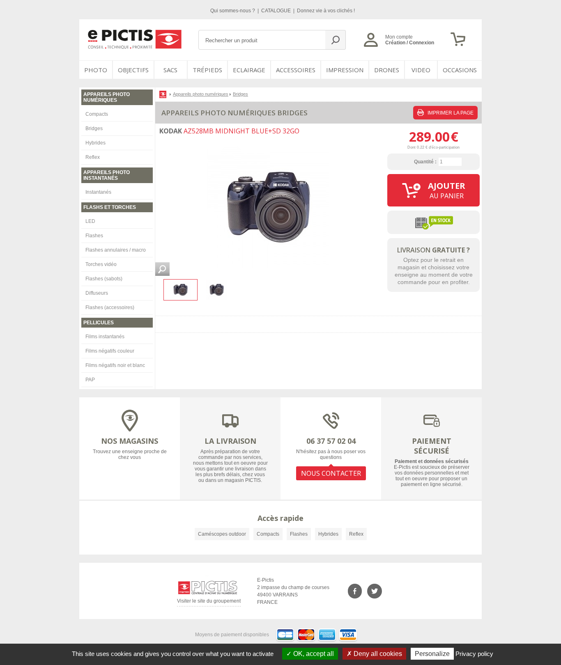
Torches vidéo (101, 264)
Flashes (94, 235)
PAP (90, 380)
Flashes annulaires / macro (115, 250)
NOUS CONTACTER (331, 473)
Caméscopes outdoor (222, 534)
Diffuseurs (96, 293)
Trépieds (207, 70)
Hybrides (95, 143)
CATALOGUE (276, 11)
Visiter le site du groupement (209, 602)
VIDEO (421, 70)
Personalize (432, 653)
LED (90, 221)
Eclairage (249, 70)
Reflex (92, 157)
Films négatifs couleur (109, 351)
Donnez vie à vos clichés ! (326, 11)
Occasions (460, 70)
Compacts (96, 114)
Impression (344, 70)
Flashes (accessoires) (109, 307)
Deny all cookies (377, 653)
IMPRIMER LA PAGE (450, 113)
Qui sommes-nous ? (233, 11)
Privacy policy (474, 653)
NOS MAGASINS (129, 441)
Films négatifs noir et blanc (115, 365)
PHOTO (95, 70)
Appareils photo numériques (200, 94)
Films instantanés (104, 336)
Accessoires (295, 70)
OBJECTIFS (133, 70)
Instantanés (98, 192)
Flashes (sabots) (103, 279)
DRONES (386, 70)
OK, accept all (313, 653)
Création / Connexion (409, 43)
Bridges (94, 128)
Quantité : (425, 162)
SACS (170, 70)
